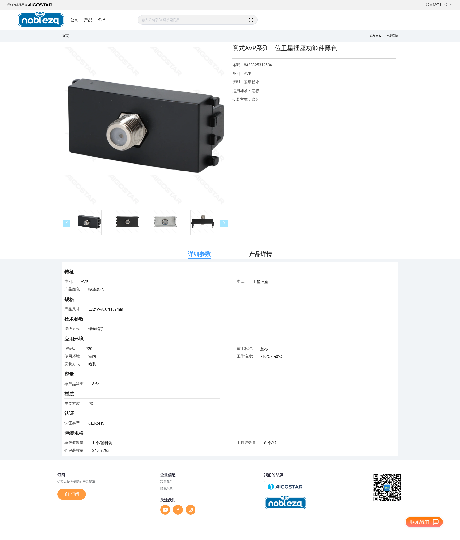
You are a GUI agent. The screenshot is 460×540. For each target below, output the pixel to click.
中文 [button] (445, 4)
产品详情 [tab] (260, 254)
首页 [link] (65, 36)
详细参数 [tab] (199, 254)
